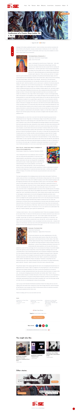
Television (34, 5)
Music (25, 5)
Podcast (63, 5)
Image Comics (43, 313)
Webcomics (43, 5)
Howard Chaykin (37, 313)
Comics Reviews (40, 310)
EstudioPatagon (41, 408)
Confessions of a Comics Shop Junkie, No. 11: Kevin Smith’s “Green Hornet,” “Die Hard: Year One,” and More (51, 302)
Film (29, 5)
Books (38, 5)
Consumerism (58, 5)
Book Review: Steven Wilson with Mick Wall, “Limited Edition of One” (53, 354)
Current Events (50, 5)
